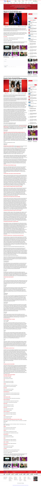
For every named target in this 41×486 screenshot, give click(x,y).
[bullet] (12, 66)
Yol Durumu (31, 474)
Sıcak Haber (25, 480)
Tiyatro (21, 455)
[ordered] (11, 66)
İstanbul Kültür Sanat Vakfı (8, 455)
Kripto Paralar (35, 474)
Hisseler (24, 474)
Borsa (4, 474)
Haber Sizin (5, 10)
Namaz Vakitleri (8, 474)
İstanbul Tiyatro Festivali (13, 455)
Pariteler (28, 474)
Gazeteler (12, 474)
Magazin (7, 10)
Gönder (5, 66)
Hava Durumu (16, 474)
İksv (4, 455)
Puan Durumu (20, 474)
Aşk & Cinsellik (9, 10)
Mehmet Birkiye (18, 455)
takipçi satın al (10, 480)
